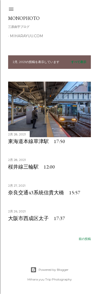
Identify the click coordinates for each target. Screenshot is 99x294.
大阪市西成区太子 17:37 (36, 218)
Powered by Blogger (54, 270)
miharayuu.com (26, 36)
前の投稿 (85, 239)
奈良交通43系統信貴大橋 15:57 (44, 192)
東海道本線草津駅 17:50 (36, 141)
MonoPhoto (24, 18)
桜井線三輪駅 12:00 (31, 166)
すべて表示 (78, 62)
